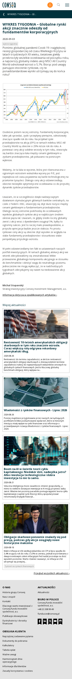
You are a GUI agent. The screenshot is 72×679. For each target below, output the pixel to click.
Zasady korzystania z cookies (18, 670)
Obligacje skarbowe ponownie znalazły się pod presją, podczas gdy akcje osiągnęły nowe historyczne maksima (35, 540)
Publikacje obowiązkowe (15, 616)
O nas (6, 587)
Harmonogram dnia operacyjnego (12, 660)
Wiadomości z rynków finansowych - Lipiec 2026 (35, 410)
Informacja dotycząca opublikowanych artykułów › (30, 294)
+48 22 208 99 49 (46, 609)
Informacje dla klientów (14, 666)
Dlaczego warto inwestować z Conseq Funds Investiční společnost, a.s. (17, 608)
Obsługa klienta (14, 631)
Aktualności (46, 587)
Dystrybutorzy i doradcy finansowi (15, 622)
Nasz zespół (9, 596)
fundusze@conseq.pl (48, 613)
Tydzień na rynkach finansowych (19, 566)
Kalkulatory (8, 645)
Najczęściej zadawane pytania (18, 636)
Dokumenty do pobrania (15, 640)
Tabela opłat (9, 649)
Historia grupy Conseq (14, 592)
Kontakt (6, 601)
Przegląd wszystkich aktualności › (51, 573)
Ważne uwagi (9, 654)
